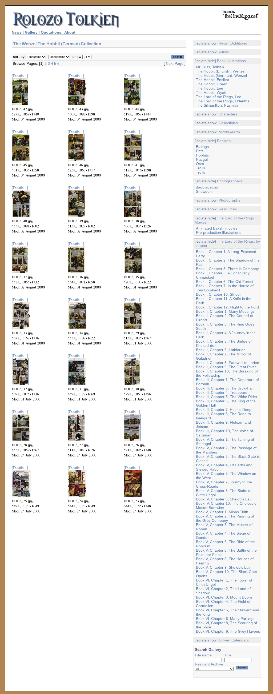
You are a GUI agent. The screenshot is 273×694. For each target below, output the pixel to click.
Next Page (174, 63)
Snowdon (204, 191)
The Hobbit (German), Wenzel (221, 75)
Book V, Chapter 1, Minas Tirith (222, 512)
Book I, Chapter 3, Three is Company (227, 269)
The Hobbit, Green (211, 84)
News (17, 32)
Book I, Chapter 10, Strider (218, 294)
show (212, 43)
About (69, 32)
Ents (199, 151)
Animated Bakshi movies (216, 228)
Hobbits (202, 155)
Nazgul (202, 159)
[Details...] (20, 75)
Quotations (51, 32)
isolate (201, 43)
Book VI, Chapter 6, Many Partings (225, 618)
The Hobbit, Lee (209, 88)
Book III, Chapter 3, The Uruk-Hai (224, 388)
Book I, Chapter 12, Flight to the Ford (227, 307)
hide (211, 61)
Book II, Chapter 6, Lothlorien (221, 350)
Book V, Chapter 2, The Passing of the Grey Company (225, 518)
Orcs (200, 164)
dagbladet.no (207, 187)
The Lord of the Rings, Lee (218, 97)
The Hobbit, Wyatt (211, 92)
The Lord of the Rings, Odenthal (223, 101)
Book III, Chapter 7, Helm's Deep (223, 409)
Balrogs (202, 147)
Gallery (31, 32)
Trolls (200, 168)
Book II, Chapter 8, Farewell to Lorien (227, 362)
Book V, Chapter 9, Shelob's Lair (223, 567)
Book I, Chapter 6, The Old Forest (224, 281)
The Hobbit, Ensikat (212, 80)
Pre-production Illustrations (218, 232)
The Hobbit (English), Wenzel (220, 71)
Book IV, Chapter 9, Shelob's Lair (224, 499)
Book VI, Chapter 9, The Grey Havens (228, 631)
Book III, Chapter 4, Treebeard (221, 392)
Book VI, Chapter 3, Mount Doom (224, 597)
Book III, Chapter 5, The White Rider (226, 397)
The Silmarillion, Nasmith (217, 105)
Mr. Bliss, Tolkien (210, 67)
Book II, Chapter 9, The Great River (226, 367)
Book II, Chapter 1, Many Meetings (225, 311)
